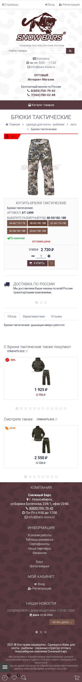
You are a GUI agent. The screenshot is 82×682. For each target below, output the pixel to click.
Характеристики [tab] (34, 316)
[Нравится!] (51, 263)
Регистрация (71, 4)
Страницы (11, 4)
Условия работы (39, 535)
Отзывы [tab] (56, 316)
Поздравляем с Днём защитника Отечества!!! (41, 610)
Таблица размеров (39, 539)
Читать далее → (62, 622)
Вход (51, 4)
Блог (39, 562)
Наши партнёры (39, 548)
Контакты (43, 58)
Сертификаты (39, 544)
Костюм (37, 45)
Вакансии (40, 553)
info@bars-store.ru (41, 517)
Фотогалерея (39, 566)
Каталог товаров (42, 105)
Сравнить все (16, 351)
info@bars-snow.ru (43, 67)
